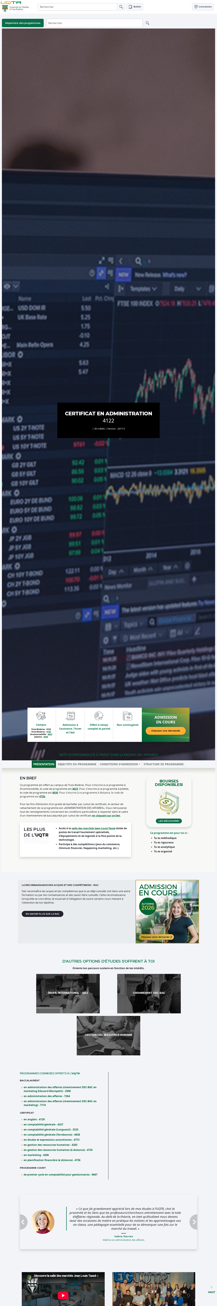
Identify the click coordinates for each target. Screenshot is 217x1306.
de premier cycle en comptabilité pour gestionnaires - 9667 (60, 1174)
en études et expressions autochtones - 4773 (51, 1139)
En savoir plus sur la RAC (42, 913)
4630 (46, 736)
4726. (42, 796)
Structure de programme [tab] (164, 764)
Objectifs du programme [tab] (77, 764)
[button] (134, 6)
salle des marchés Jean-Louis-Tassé (93, 828)
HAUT (211, 1292)
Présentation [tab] (43, 764)
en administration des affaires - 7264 (47, 1096)
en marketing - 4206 (36, 1155)
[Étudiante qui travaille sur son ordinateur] (167, 911)
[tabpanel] (108, 820)
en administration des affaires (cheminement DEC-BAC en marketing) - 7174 (60, 1103)
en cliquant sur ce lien (106, 815)
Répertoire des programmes (22, 23)
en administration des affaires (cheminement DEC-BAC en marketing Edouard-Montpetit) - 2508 (60, 1089)
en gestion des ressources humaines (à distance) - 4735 (58, 1150)
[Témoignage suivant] (184, 1216)
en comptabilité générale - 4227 (43, 1124)
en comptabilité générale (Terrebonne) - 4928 (52, 1134)
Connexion (205, 6)
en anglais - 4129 (34, 1119)
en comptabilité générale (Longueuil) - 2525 (51, 1129)
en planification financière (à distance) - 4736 (52, 1160)
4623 (50, 734)
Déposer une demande (165, 730)
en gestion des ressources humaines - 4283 (50, 1145)
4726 (48, 731)
